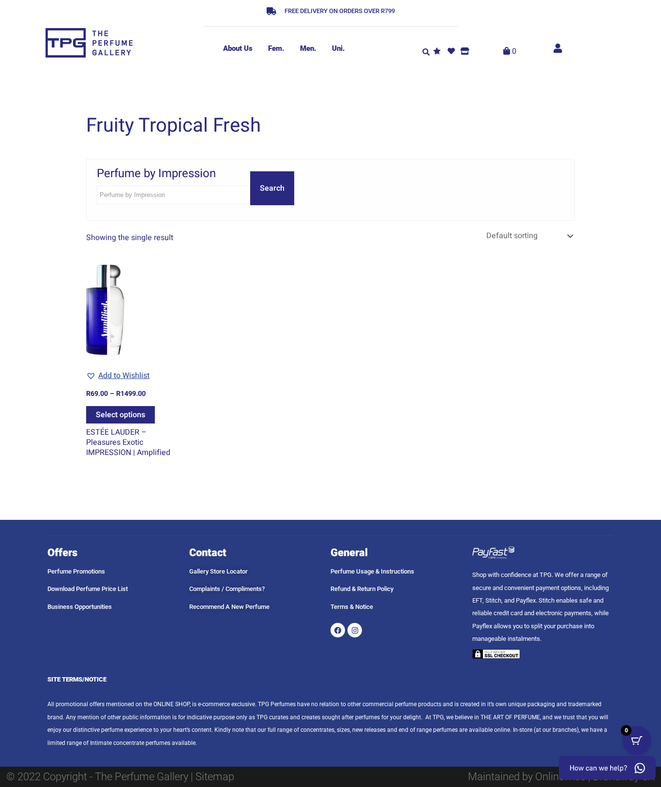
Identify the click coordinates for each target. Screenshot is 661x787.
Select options (120, 415)
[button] (426, 51)
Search (272, 188)
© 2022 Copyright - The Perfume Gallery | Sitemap (120, 777)
